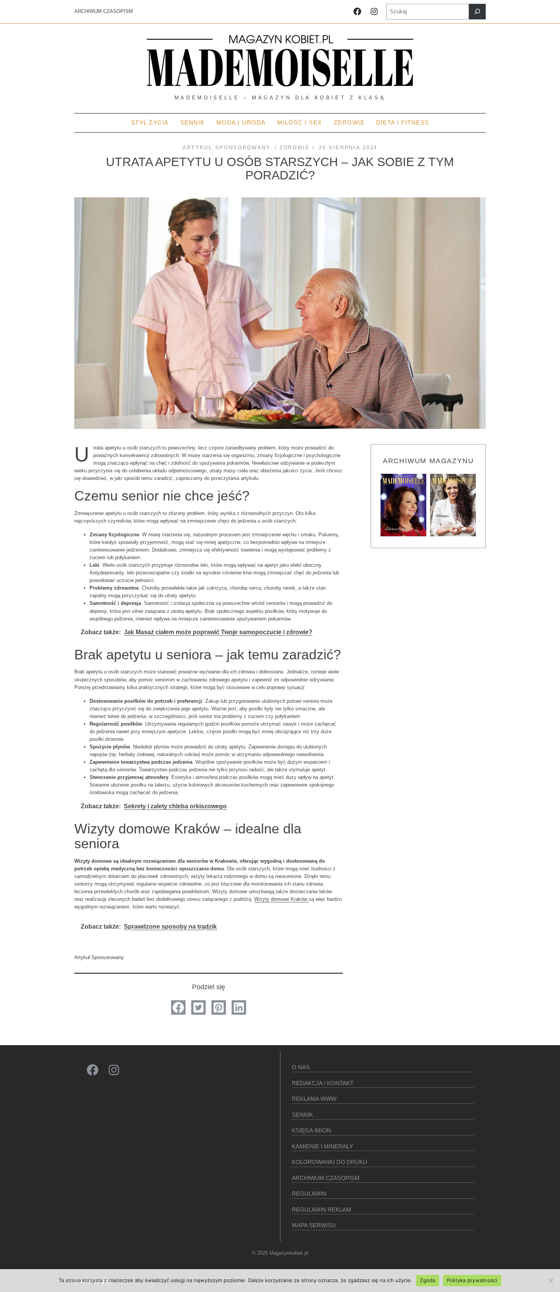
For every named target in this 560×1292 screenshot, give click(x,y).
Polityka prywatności (472, 1280)
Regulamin (309, 1193)
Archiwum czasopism (326, 1178)
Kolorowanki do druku (329, 1162)
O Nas (301, 1067)
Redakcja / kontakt (323, 1083)
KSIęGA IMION (311, 1130)
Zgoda (427, 1280)
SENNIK (302, 1114)
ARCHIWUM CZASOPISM (103, 11)
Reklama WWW (314, 1098)
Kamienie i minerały (322, 1146)
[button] (178, 1007)
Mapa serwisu (314, 1225)
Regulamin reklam (321, 1209)
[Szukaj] (477, 11)
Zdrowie (295, 147)
